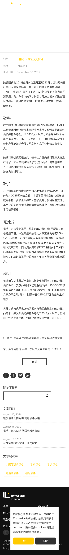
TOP (63, 549)
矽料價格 (35, 464)
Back (34, 361)
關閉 (45, 541)
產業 (5, 506)
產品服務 (43, 506)
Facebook (13, 375)
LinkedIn (6, 532)
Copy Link (27, 375)
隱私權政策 (32, 532)
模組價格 (30, 473)
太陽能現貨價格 (15, 464)
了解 (23, 541)
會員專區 (54, 5)
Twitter (20, 375)
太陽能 (20, 59)
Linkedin (6, 375)
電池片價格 (12, 473)
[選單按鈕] (4, 5)
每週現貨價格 (35, 59)
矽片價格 (52, 464)
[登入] (65, 5)
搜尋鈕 (45, 5)
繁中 (35, 5)
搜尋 (47, 396)
